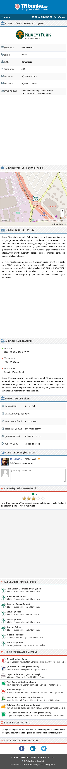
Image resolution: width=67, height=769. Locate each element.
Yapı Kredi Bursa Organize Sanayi (23, 674)
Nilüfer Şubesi (14, 619)
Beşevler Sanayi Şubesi (18, 604)
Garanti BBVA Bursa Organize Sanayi (25, 697)
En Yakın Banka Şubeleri (34, 761)
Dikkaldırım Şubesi (16, 635)
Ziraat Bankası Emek (17, 659)
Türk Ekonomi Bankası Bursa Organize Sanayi (29, 713)
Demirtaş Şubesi (15, 642)
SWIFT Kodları (36, 757)
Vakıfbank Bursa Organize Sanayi (23, 705)
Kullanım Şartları (36, 765)
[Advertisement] (33, 129)
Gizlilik (46, 765)
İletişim (52, 765)
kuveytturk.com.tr (33, 429)
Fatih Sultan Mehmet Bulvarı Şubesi (24, 589)
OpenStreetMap (60, 220)
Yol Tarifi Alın (57, 224)
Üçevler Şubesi (14, 627)
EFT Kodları (49, 757)
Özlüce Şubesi (14, 612)
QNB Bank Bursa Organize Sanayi (23, 667)
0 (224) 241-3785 (29, 76)
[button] (33, 197)
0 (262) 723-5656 (29, 83)
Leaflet (41, 220)
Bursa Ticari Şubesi (16, 596)
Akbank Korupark (15, 690)
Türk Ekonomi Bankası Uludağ (21, 682)
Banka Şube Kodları (21, 757)
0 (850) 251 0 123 (33, 436)
